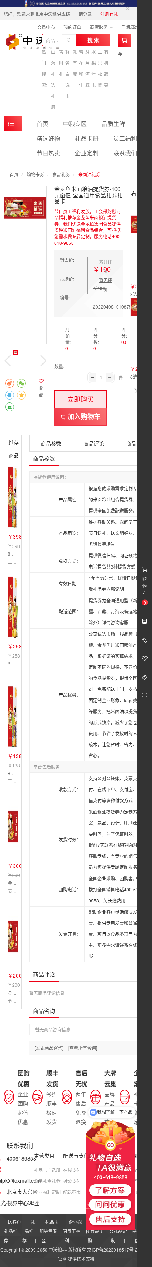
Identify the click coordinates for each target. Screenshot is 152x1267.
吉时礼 (61, 63)
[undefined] (25, 207)
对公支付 (72, 1181)
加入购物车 (83, 416)
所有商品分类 (13, 123)
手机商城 (131, 27)
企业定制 (87, 153)
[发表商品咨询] (49, 1048)
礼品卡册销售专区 (49, 1231)
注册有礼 (109, 14)
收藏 (41, 391)
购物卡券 (35, 174)
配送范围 (72, 1192)
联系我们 (125, 153)
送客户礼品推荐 (12, 1231)
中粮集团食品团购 (95, 1231)
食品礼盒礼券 (47, 1181)
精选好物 (48, 138)
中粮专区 (75, 123)
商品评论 (93, 443)
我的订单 (72, 27)
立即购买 (80, 399)
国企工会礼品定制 (118, 1231)
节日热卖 (48, 153)
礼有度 (75, 63)
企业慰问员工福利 (72, 1231)
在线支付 (72, 1170)
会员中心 (46, 27)
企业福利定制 (47, 1192)
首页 (42, 123)
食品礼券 (61, 174)
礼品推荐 (28, 1231)
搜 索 (93, 39)
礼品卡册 (87, 138)
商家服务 (99, 27)
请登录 (85, 14)
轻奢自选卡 (67, 74)
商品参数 (51, 443)
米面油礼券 (89, 174)
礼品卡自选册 (47, 1170)
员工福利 (125, 138)
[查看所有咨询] (82, 1048)
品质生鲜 (113, 123)
